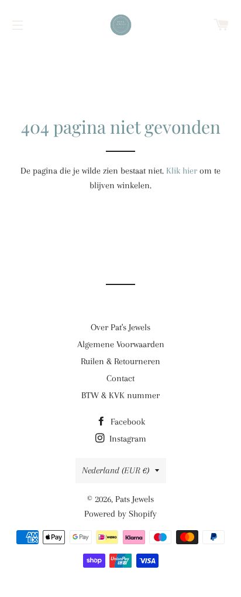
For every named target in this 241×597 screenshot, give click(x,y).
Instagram (126, 438)
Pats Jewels (134, 499)
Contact (120, 378)
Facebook (126, 421)
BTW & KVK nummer (120, 395)
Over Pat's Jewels (120, 327)
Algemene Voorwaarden (120, 344)
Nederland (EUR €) (115, 470)
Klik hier (181, 170)
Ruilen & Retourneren (120, 361)
